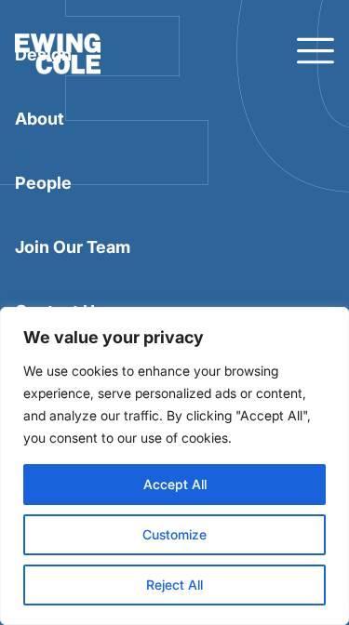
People (43, 183)
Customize (174, 534)
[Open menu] (315, 52)
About (39, 118)
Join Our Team (72, 247)
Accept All (175, 484)
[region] (174, 466)
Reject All (174, 584)
